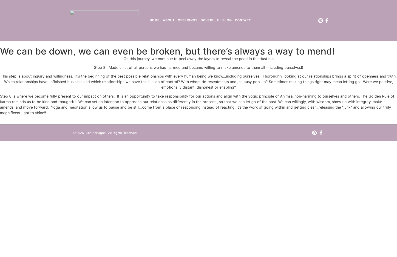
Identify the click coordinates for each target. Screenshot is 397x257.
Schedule (210, 20)
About (169, 20)
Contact (243, 20)
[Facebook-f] (326, 20)
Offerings (188, 20)
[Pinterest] (320, 20)
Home (155, 20)
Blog (227, 20)
